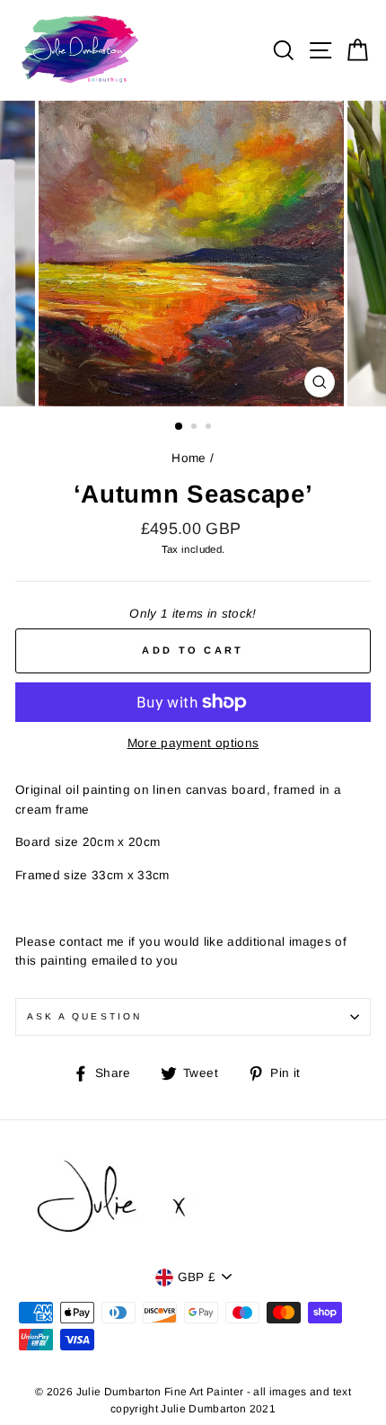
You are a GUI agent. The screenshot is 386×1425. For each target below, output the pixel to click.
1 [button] (179, 427)
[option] (193, 254)
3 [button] (210, 427)
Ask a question (84, 1016)
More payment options (193, 743)
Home (188, 458)
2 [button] (195, 427)
